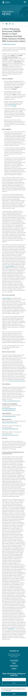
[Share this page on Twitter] (10, 24)
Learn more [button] (8, 690)
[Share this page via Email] (7, 24)
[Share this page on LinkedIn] (13, 24)
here (8, 348)
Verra (15, 106)
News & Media (7, 12)
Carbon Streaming (6, 298)
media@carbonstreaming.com (9, 422)
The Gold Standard (12, 104)
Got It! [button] (14, 694)
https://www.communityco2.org (17, 380)
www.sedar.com (11, 628)
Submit (14, 683)
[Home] (6, 3)
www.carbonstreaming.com (9, 410)
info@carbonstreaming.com (9, 408)
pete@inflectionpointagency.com (10, 435)
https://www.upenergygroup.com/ (12, 400)
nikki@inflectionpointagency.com (10, 428)
